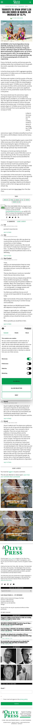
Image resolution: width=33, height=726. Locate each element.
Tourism (27, 199)
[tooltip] (7, 217)
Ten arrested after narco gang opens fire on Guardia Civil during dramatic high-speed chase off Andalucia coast (15, 642)
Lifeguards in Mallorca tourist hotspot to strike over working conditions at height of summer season (16, 618)
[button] (30, 590)
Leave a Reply (21, 221)
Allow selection (16, 388)
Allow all (16, 381)
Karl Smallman (18, 18)
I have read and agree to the (15, 699)
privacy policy (24, 699)
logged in (11, 472)
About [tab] (27, 332)
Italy (22, 199)
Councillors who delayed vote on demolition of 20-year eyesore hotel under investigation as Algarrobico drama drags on (16, 636)
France (11, 199)
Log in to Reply (7, 232)
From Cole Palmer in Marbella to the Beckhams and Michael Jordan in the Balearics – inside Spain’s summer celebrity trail (16, 629)
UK (19, 202)
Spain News (18, 189)
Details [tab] (16, 332)
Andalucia (6, 199)
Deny (16, 395)
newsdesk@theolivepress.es (14, 211)
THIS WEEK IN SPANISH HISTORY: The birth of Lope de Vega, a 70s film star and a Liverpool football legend (16, 623)
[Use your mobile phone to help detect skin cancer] (16, 486)
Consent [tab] (6, 332)
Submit (16, 704)
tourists (15, 202)
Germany (17, 199)
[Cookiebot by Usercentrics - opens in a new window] (24, 329)
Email (3, 688)
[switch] (29, 363)
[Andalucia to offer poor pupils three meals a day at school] (16, 501)
